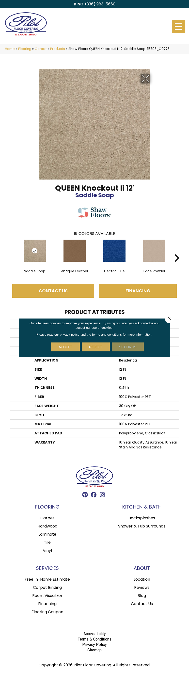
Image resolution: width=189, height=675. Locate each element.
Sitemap (94, 650)
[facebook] (93, 495)
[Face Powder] (154, 250)
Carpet (41, 49)
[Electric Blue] (114, 250)
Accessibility (94, 633)
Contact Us (53, 291)
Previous (12, 250)
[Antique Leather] (74, 250)
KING (78, 4)
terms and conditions (107, 334)
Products (57, 49)
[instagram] (102, 495)
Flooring (24, 49)
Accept (65, 347)
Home (10, 49)
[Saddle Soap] (35, 250)
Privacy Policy (94, 644)
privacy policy (69, 334)
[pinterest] (85, 495)
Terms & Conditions (94, 639)
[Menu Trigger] (178, 26)
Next (176, 250)
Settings (127, 347)
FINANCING (138, 291)
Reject (95, 347)
